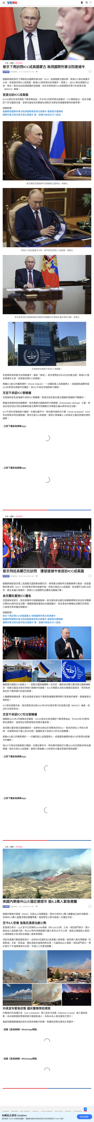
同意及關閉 (84, 1117)
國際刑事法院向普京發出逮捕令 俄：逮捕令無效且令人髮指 (32, 115)
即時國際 (19, 63)
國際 (12, 63)
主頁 (6, 63)
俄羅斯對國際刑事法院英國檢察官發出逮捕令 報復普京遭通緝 (33, 111)
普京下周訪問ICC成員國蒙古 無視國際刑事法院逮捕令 (29, 616)
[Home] (12, 2)
